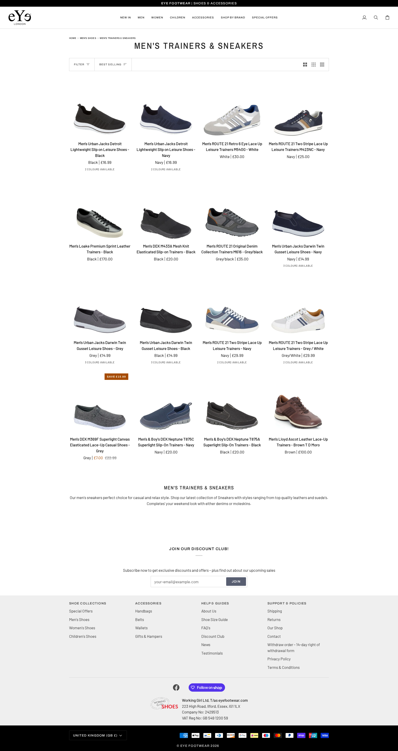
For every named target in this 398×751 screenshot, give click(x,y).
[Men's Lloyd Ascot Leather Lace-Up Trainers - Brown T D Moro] (298, 402)
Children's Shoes (82, 636)
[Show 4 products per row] (323, 64)
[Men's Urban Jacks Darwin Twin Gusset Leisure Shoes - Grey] (100, 305)
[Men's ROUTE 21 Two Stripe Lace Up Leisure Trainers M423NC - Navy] (298, 106)
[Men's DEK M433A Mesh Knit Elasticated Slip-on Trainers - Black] (166, 209)
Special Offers (81, 611)
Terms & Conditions (283, 667)
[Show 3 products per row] (313, 64)
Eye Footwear (195, 746)
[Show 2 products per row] (305, 64)
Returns (274, 619)
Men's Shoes (88, 38)
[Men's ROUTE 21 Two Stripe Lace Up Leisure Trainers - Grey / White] (298, 305)
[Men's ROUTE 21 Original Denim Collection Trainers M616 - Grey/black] (232, 209)
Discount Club (212, 636)
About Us (208, 611)
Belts (139, 619)
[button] (141, 18)
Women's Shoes (82, 627)
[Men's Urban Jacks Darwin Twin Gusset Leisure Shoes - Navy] (298, 209)
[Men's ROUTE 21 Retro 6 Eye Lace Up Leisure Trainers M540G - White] (232, 106)
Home (72, 38)
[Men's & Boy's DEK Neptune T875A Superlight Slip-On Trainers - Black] (232, 402)
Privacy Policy (279, 658)
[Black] (96, 170)
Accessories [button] (148, 603)
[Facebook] (176, 687)
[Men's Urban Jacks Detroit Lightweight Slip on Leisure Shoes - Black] (100, 106)
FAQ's (205, 627)
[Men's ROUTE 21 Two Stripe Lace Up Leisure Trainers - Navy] (232, 305)
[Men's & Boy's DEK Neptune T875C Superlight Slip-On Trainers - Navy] (166, 402)
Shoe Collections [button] (87, 603)
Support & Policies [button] (287, 603)
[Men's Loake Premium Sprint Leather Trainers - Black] (100, 209)
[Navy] (103, 170)
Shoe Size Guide (214, 619)
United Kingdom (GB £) (95, 735)
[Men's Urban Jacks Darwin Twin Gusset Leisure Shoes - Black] (166, 305)
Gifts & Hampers (148, 636)
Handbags (143, 611)
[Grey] (298, 266)
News (205, 644)
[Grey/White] (235, 363)
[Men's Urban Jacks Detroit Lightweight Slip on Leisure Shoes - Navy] (166, 106)
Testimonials (212, 653)
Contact (274, 636)
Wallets (141, 627)
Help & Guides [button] (215, 603)
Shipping (274, 611)
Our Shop (275, 627)
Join (236, 581)
